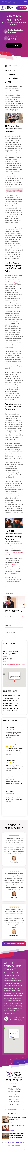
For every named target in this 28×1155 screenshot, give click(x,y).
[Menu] (25, 2)
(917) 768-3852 (14, 1102)
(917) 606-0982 (14, 1104)
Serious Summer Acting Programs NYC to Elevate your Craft (14, 611)
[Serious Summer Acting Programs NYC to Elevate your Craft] (14, 602)
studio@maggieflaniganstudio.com (14, 664)
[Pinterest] (21, 1080)
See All (21, 593)
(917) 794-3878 (10, 3)
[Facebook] (7, 1080)
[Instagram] (10, 1080)
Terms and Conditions (8, 1149)
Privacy (17, 1149)
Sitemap (23, 1149)
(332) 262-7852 (14, 1099)
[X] (14, 1080)
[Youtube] (17, 1080)
